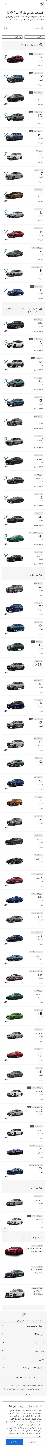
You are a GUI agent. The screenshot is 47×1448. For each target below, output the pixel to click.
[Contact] (4, 1228)
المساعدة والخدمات (35, 1342)
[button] (43, 37)
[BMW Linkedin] (16, 1377)
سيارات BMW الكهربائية (33, 1367)
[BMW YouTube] (21, 1377)
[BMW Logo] (42, 4)
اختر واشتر (39, 1350)
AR (27, 1394)
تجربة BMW (39, 1334)
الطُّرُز (41, 1359)
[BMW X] (29, 1377)
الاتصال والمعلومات (35, 1325)
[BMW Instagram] (25, 1377)
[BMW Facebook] (34, 1377)
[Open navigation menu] (5, 3)
